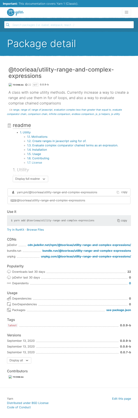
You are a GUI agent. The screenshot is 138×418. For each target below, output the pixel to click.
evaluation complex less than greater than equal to (82, 109)
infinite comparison (59, 114)
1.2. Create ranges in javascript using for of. (56, 141)
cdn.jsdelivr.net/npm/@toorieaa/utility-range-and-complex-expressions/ (79, 245)
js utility (115, 114)
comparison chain (37, 114)
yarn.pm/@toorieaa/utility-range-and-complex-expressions (57, 192)
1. (25, 132)
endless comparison (83, 114)
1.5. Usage (34, 154)
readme (22, 125)
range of (25, 109)
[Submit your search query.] (8, 25)
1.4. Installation (37, 149)
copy (124, 192)
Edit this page (121, 398)
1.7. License (34, 162)
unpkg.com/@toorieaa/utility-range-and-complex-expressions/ (86, 256)
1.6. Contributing (38, 158)
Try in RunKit (15, 229)
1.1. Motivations (37, 136)
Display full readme (27, 178)
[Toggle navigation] (126, 12)
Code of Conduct (19, 407)
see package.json (118, 310)
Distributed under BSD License (28, 403)
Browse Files (35, 229)
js (96, 114)
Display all (16, 360)
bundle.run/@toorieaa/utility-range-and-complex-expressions (86, 250)
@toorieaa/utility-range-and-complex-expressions (51, 200)
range (16, 109)
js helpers (104, 114)
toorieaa (18, 85)
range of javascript (42, 109)
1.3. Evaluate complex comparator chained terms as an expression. (72, 145)
